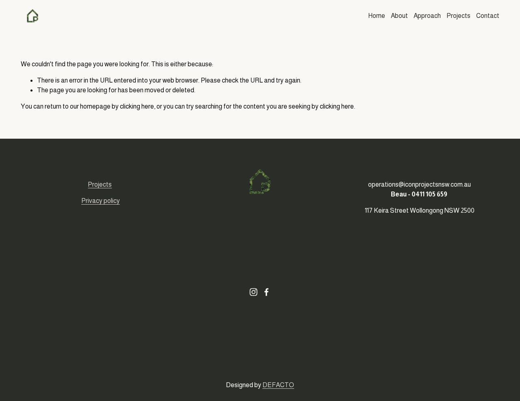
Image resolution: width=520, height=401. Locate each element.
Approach (427, 15)
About (399, 15)
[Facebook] (266, 292)
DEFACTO (278, 384)
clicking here (137, 106)
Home (376, 15)
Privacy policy (100, 200)
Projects (458, 15)
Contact (487, 15)
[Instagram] (253, 292)
